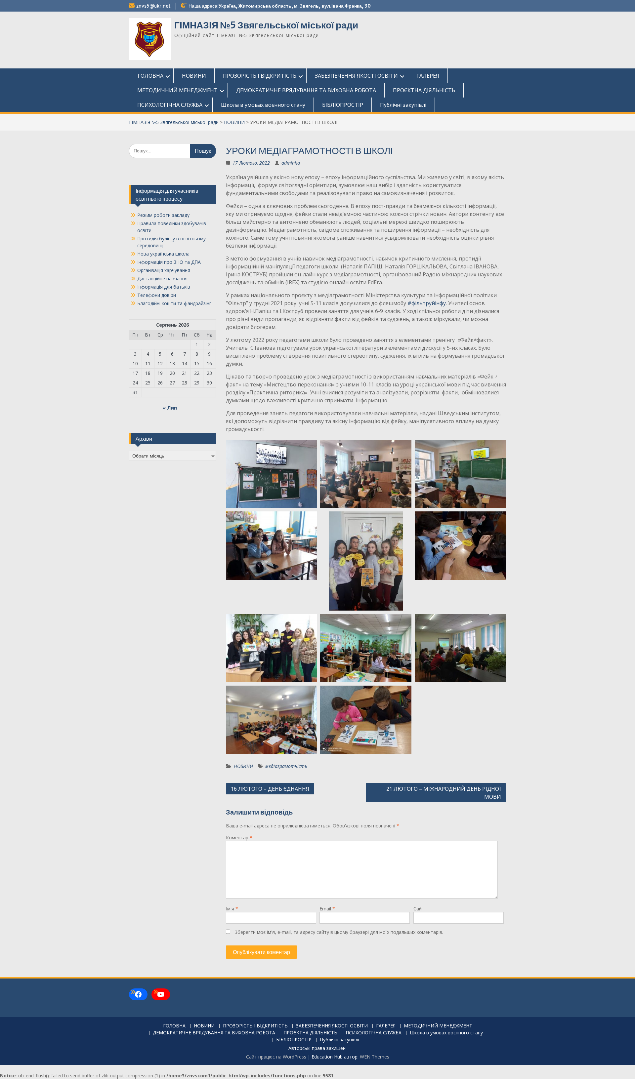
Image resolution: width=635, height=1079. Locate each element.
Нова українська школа (163, 254)
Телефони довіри (156, 295)
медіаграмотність (286, 766)
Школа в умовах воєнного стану (263, 104)
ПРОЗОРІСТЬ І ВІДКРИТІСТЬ (259, 75)
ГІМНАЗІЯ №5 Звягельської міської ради (266, 25)
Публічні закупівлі (403, 104)
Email (327, 908)
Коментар (239, 837)
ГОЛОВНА (150, 75)
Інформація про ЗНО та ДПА (169, 262)
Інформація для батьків (163, 287)
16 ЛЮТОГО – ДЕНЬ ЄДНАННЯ (270, 788)
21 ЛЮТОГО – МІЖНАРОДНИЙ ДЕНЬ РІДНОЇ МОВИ (443, 792)
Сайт (418, 908)
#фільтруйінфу (426, 303)
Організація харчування (163, 270)
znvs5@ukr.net (153, 6)
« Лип (170, 408)
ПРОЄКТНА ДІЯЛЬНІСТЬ (424, 90)
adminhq (290, 163)
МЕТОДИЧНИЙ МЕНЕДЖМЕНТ (177, 90)
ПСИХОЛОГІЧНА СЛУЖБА (169, 104)
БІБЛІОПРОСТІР (342, 104)
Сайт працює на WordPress (276, 1057)
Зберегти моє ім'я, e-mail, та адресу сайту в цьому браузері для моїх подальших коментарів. (339, 932)
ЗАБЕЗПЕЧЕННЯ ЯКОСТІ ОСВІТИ (356, 75)
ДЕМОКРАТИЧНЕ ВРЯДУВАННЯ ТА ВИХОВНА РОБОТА (306, 90)
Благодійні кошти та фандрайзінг (174, 303)
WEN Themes (374, 1057)
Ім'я (232, 908)
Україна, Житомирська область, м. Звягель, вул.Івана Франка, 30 (295, 6)
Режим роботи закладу (163, 215)
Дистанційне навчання (162, 278)
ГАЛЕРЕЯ (427, 75)
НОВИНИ (194, 75)
